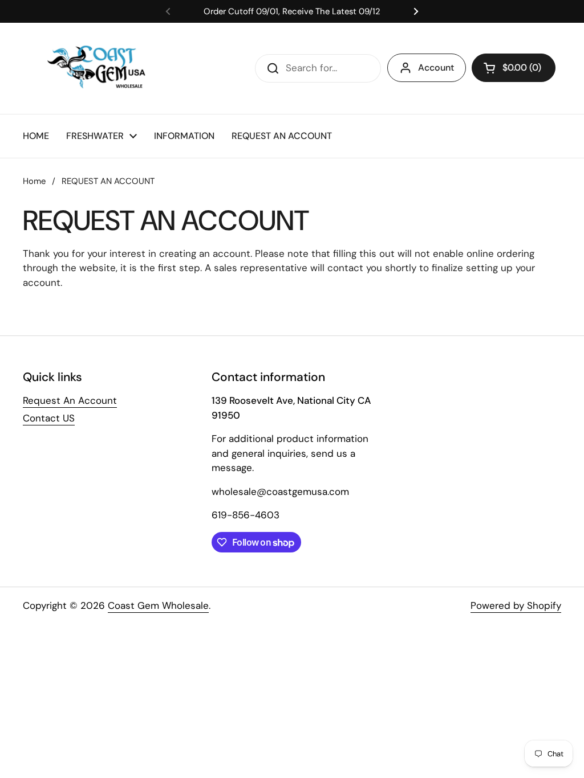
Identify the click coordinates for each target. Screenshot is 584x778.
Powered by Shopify (516, 605)
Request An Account (70, 400)
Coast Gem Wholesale (158, 605)
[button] (513, 68)
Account (436, 67)
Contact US (49, 418)
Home (34, 181)
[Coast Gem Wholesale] (104, 68)
